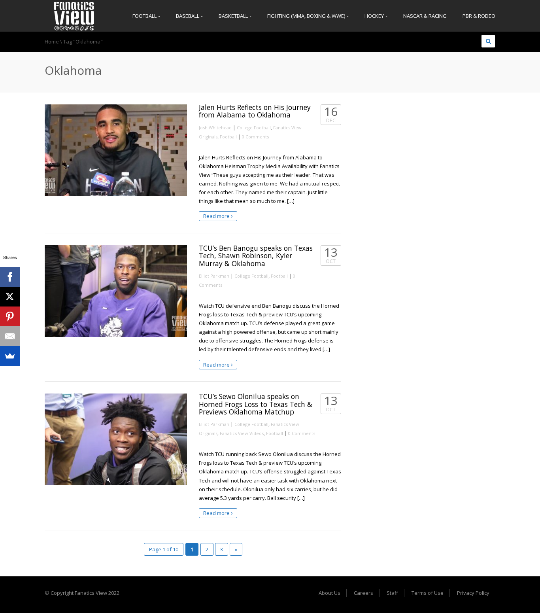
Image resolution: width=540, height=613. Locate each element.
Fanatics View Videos (242, 433)
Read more (217, 215)
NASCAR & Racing (425, 15)
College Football (254, 128)
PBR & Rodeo (479, 15)
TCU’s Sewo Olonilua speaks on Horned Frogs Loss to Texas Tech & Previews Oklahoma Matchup (255, 404)
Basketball (234, 15)
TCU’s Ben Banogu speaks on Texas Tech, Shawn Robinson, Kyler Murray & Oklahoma (256, 255)
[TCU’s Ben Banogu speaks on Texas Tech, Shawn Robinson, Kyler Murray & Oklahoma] (116, 291)
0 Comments (255, 137)
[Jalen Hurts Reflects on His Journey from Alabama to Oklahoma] (116, 150)
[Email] (10, 336)
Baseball (188, 15)
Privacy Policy (473, 592)
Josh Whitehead (215, 128)
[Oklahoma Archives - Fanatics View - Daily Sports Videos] (74, 15)
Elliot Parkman (214, 276)
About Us (329, 592)
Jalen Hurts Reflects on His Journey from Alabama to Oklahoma (255, 110)
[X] (10, 296)
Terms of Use (428, 592)
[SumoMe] (10, 356)
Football (145, 15)
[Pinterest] (10, 316)
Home (52, 41)
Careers (363, 592)
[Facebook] (10, 277)
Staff (392, 592)
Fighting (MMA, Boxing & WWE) (306, 15)
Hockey (374, 15)
